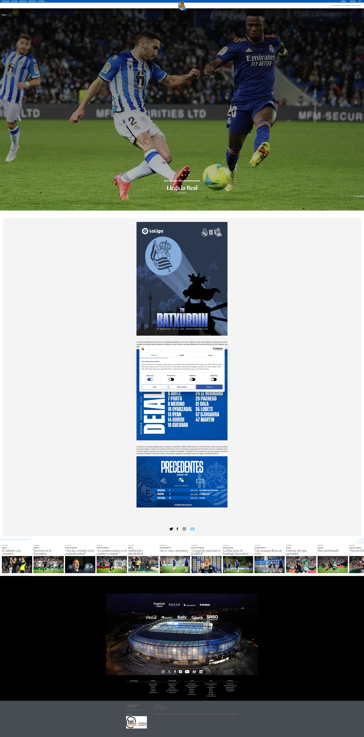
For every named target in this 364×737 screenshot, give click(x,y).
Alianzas (191, 690)
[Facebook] (177, 529)
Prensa (191, 692)
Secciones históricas (172, 690)
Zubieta (153, 690)
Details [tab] (182, 355)
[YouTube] (187, 671)
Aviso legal (158, 705)
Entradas (22, 1)
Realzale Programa (211, 684)
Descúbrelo (230, 684)
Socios (211, 685)
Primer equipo (153, 684)
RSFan (211, 689)
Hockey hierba (172, 684)
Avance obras (230, 687)
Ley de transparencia (191, 685)
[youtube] (192, 529)
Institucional (191, 684)
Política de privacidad (161, 707)
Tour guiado (230, 690)
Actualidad (134, 681)
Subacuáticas (172, 689)
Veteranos (172, 692)
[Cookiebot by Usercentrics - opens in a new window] (214, 349)
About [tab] (210, 355)
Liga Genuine (153, 692)
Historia (191, 689)
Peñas (211, 690)
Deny (155, 387)
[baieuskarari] (136, 722)
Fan (211, 681)
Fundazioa (6, 1)
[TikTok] (180, 671)
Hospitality (32, 1)
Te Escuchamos (211, 696)
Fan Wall (211, 694)
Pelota (172, 687)
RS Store (14, 1)
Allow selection (182, 387)
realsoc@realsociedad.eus (134, 710)
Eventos (41, 1)
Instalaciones (192, 694)
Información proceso (230, 685)
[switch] (171, 379)
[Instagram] (184, 529)
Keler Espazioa (230, 689)
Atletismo (172, 685)
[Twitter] (171, 529)
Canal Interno (191, 687)
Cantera (153, 689)
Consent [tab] (153, 355)
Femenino (153, 685)
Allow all (209, 387)
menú (4, 15)
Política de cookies (160, 708)
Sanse (153, 687)
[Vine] (194, 671)
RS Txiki (211, 692)
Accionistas (210, 687)
